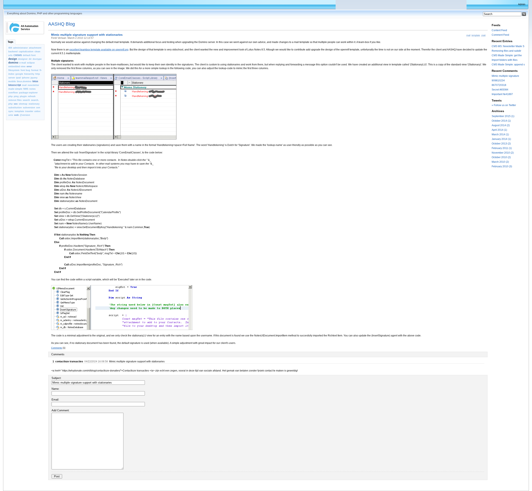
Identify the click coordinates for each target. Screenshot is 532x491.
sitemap (23, 104)
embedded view (17, 66)
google (19, 74)
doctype (37, 59)
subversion (29, 107)
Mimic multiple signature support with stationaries (87, 34)
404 (10, 47)
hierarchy (29, 74)
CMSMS (18, 55)
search (26, 100)
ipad (18, 77)
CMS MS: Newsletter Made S (508, 46)
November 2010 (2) (503, 152)
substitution (15, 107)
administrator (20, 47)
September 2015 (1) (503, 116)
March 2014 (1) (500, 134)
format (34, 70)
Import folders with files (504, 60)
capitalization (26, 51)
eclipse (31, 62)
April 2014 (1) (499, 129)
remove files (15, 100)
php (10, 96)
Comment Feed (500, 34)
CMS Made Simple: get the (507, 55)
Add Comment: (61, 410)
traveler (29, 111)
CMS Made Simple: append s (508, 64)
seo (16, 104)
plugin (23, 96)
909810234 (498, 80)
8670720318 (499, 85)
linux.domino (24, 81)
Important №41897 (502, 94)
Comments (56, 348)
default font (29, 55)
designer (23, 59)
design (12, 58)
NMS (25, 89)
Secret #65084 (500, 89)
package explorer (28, 92)
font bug (25, 70)
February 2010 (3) (502, 166)
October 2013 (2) (501, 143)
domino (13, 62)
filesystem (14, 70)
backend (13, 51)
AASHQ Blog (61, 24)
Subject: (57, 378)
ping (16, 96)
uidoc (37, 111)
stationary (33, 104)
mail (24, 85)
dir (30, 59)
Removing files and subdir (506, 50)
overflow (13, 92)
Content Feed (499, 30)
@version (25, 115)
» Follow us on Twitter (504, 105)
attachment (35, 47)
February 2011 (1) (502, 148)
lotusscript (14, 85)
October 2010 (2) (501, 157)
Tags (10, 41)
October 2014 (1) (501, 120)
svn (38, 107)
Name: (55, 388)
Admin (521, 4)
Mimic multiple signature (505, 76)
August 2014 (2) (501, 125)
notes (32, 89)
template (19, 111)
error (29, 66)
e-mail (22, 62)
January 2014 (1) (501, 139)
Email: (55, 399)
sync (11, 111)
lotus (35, 81)
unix (10, 115)
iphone (26, 77)
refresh (32, 96)
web (16, 115)
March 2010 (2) (500, 161)
